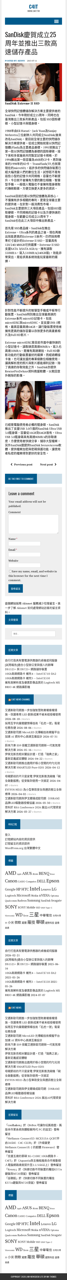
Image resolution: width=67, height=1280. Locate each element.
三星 (34, 914)
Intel (35, 888)
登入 (7, 835)
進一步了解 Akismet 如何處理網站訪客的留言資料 (32, 607)
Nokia (34, 895)
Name (12, 539)
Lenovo (46, 889)
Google (10, 889)
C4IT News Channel (20, 699)
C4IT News (16, 1007)
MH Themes (51, 1276)
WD (19, 915)
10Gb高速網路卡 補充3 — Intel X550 (27, 678)
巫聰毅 (12, 1178)
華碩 (40, 922)
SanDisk (46, 900)
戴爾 (24, 922)
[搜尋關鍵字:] (34, 633)
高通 (7, 927)
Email (12, 550)
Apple (19, 874)
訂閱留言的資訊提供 (17, 843)
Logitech (10, 895)
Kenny (21, 60)
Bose (52, 874)
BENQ (44, 873)
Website (13, 560)
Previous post (23, 464)
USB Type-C (46, 907)
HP (18, 889)
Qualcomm (11, 900)
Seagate (56, 900)
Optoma (55, 895)
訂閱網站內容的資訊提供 (20, 839)
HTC (25, 889)
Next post (46, 464)
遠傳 (57, 922)
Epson (52, 880)
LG (54, 889)
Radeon (22, 900)
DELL (41, 881)
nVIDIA (44, 895)
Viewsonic (10, 915)
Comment (14, 512)
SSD (38, 907)
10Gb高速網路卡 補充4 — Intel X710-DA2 (30, 674)
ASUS (27, 873)
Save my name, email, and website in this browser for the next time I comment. (32, 575)
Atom (35, 873)
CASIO (21, 881)
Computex (31, 881)
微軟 (18, 922)
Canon (11, 881)
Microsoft (24, 895)
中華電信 (46, 915)
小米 (11, 922)
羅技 (31, 922)
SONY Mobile (26, 907)
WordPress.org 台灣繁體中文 (23, 848)
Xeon (25, 915)
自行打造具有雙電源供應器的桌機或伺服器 (31, 660)
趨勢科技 (49, 922)
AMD (10, 873)
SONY (11, 907)
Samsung (33, 900)
